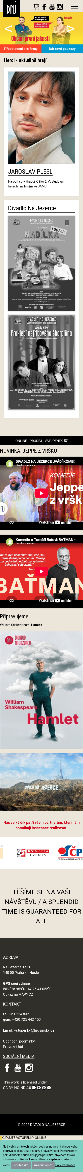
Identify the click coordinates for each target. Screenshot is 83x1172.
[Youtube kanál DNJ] (52, 7)
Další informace (65, 1165)
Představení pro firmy (20, 49)
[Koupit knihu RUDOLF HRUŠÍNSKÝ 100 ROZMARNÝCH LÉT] (1, 1138)
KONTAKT (12, 1004)
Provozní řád (13, 1047)
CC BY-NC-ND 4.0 (17, 1088)
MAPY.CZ (26, 994)
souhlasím (21, 1165)
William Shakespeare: (21, 625)
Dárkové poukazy (62, 49)
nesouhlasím (43, 1165)
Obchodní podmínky (19, 1041)
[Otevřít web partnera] (56, 853)
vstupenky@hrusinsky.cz (34, 1030)
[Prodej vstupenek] (36, 7)
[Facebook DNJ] (44, 7)
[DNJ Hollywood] (41, 783)
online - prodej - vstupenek (39, 441)
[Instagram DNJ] (60, 7)
